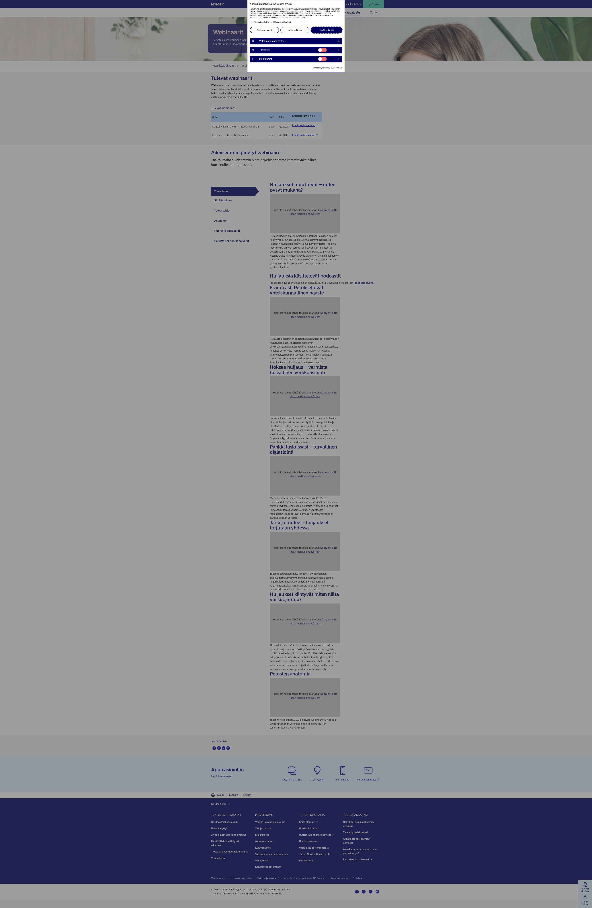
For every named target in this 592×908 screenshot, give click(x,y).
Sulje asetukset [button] (264, 30)
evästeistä (262, 22)
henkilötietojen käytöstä (280, 22)
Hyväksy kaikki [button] (326, 30)
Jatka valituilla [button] (295, 30)
